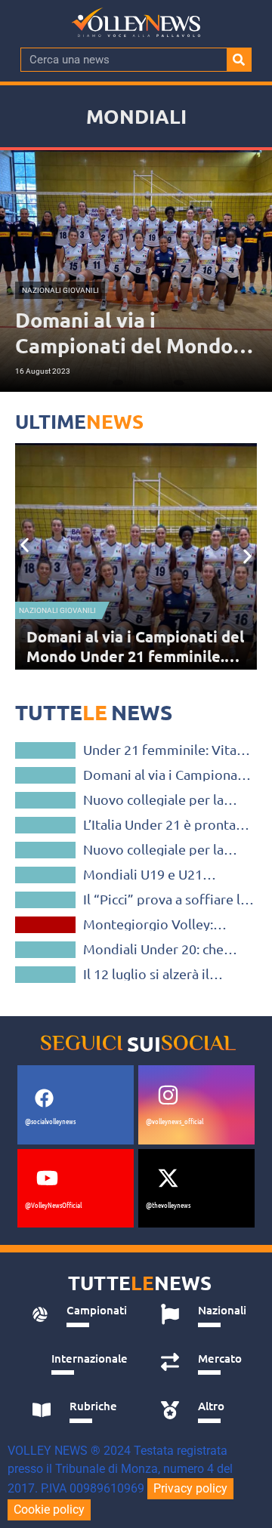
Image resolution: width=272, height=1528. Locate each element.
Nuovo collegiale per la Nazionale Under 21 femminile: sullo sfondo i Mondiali (159, 799)
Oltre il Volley (45, 924)
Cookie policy (49, 1509)
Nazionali (45, 949)
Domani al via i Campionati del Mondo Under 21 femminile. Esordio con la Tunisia (164, 774)
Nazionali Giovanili (57, 610)
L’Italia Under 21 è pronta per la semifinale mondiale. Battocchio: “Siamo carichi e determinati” (168, 824)
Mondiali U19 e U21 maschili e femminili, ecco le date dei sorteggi (161, 874)
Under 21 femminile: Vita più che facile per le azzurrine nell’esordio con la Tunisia (168, 749)
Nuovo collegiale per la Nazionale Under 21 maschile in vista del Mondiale (153, 849)
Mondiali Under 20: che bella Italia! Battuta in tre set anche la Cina (159, 949)
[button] (24, 545)
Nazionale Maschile (45, 899)
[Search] (239, 59)
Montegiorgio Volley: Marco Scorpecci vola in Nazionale (155, 924)
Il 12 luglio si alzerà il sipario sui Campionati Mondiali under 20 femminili (151, 974)
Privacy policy (190, 1488)
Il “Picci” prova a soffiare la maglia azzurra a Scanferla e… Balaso (165, 899)
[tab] (79, 1314)
